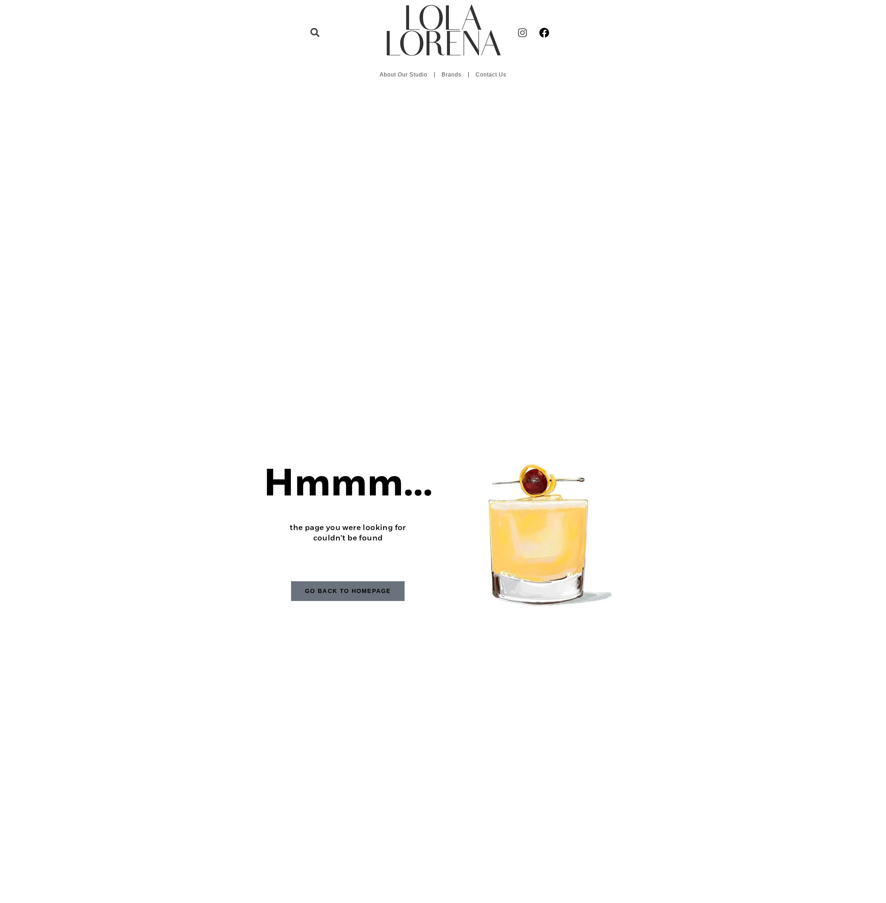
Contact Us (491, 74)
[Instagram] (522, 32)
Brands (451, 74)
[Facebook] (544, 32)
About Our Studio (403, 74)
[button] (315, 32)
